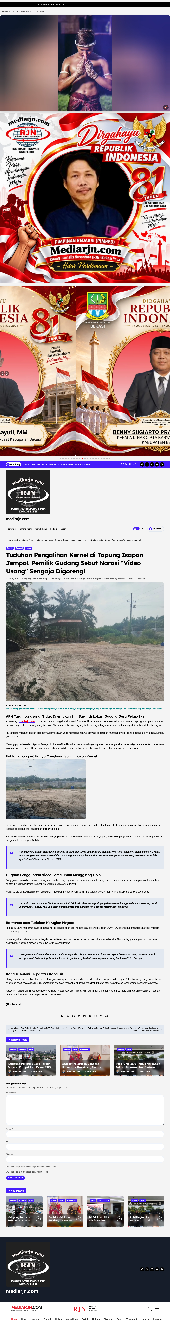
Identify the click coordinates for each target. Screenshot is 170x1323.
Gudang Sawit (59, 579)
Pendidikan (84, 1049)
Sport (120, 1319)
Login (63, 529)
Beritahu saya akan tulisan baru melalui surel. (28, 1172)
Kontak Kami (41, 529)
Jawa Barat (72, 1319)
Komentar (11, 1093)
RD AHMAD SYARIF (20, 1071)
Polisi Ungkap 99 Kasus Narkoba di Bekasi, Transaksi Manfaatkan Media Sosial (138, 1067)
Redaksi (53, 529)
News (31, 1049)
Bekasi (58, 1319)
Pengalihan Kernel (102, 579)
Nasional (22, 1049)
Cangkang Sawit (29, 579)
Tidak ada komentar (136, 579)
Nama (9, 1129)
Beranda (12, 529)
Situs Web (10, 1154)
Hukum (28, 548)
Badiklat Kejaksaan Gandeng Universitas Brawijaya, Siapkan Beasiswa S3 (82, 1067)
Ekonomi (19, 548)
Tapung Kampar (117, 579)
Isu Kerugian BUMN (84, 579)
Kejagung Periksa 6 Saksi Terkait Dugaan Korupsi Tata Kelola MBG (29, 1065)
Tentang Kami (25, 529)
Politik (85, 1319)
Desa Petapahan (45, 579)
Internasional (160, 1319)
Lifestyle (145, 1319)
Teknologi (131, 1319)
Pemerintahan (104, 1200)
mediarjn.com (17, 518)
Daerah (9, 548)
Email (9, 1142)
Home (14, 1319)
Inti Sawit (70, 579)
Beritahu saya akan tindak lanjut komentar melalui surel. (32, 1167)
